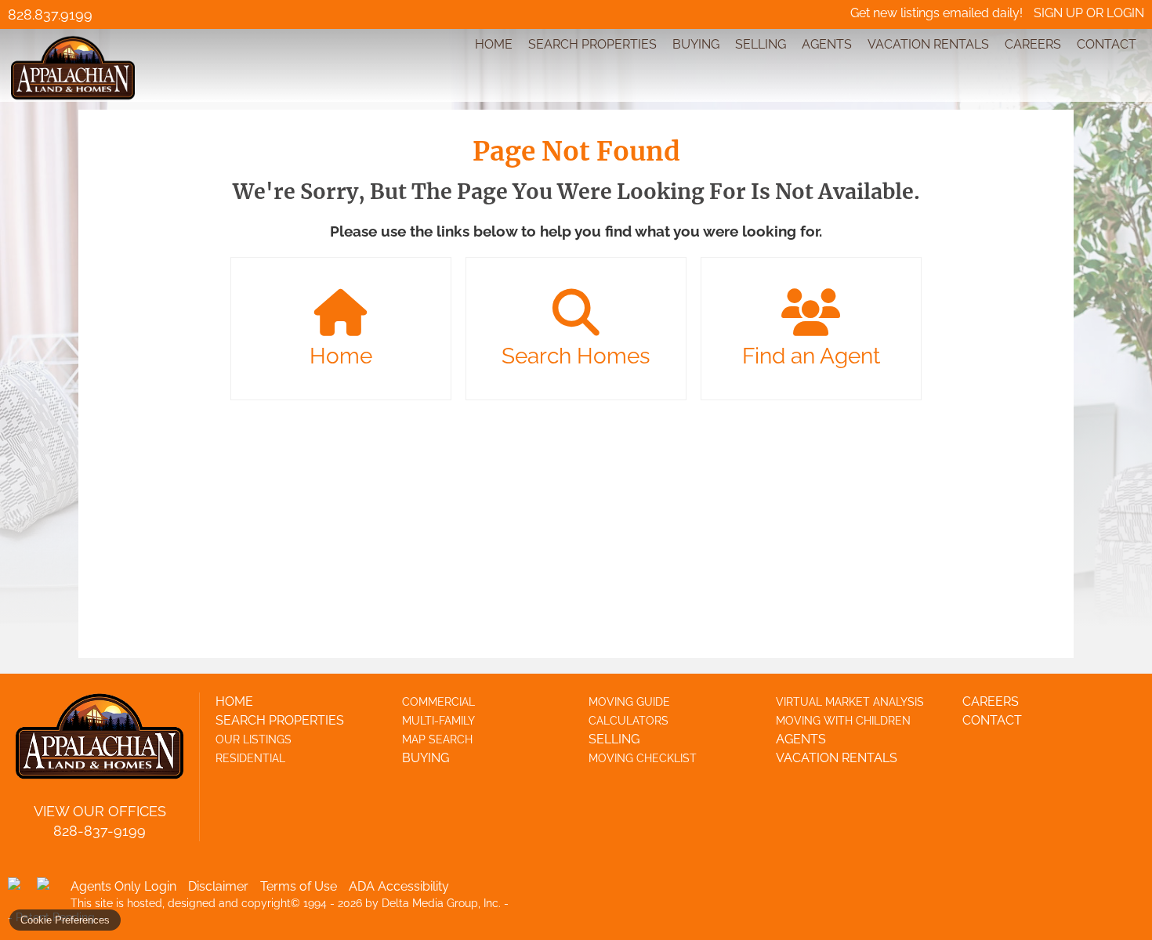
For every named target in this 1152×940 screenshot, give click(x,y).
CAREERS (1033, 44)
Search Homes (576, 356)
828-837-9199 (99, 830)
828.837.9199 (50, 14)
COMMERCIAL (438, 702)
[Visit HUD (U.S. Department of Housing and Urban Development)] (49, 889)
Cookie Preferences (65, 920)
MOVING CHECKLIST (643, 758)
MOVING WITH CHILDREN (843, 720)
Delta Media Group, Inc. (441, 903)
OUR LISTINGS (254, 739)
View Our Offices (100, 811)
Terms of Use (298, 886)
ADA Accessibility (399, 886)
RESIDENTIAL (250, 758)
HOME (494, 44)
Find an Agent (811, 356)
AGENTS (827, 44)
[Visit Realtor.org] (20, 889)
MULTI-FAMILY (438, 720)
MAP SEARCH (437, 739)
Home (341, 356)
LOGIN (1125, 12)
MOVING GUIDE (629, 702)
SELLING (760, 44)
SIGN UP (1058, 12)
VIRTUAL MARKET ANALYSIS (850, 702)
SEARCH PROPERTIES (592, 44)
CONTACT (1106, 44)
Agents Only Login (123, 886)
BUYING (695, 44)
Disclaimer (218, 886)
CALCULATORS (628, 720)
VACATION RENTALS (928, 44)
